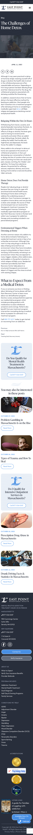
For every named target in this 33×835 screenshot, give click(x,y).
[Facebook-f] (3, 644)
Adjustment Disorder (8, 709)
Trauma (4, 745)
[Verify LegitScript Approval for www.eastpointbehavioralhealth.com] (16, 794)
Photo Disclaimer (22, 831)
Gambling (5, 723)
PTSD (3, 734)
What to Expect (7, 671)
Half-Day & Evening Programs (12, 693)
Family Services (6, 696)
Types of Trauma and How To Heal (16, 459)
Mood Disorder (6, 729)
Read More (7, 428)
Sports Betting (6, 740)
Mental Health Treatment (10, 688)
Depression (5, 720)
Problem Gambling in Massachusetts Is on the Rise (16, 421)
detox (18, 109)
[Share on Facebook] (7, 71)
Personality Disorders (9, 737)
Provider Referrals (7, 676)
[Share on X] (3, 71)
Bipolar (4, 718)
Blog (2, 17)
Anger (3, 712)
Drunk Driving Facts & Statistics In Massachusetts (15, 575)
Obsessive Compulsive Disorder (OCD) (15, 731)
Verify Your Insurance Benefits (12, 673)
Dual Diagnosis (6, 691)
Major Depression (7, 726)
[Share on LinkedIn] (12, 71)
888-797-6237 (9, 319)
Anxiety (4, 715)
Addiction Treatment (9, 685)
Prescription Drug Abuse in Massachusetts (15, 536)
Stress (3, 742)
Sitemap (26, 829)
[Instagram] (10, 644)
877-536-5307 (8, 615)
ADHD (3, 707)
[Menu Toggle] (30, 8)
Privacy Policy (9, 831)
